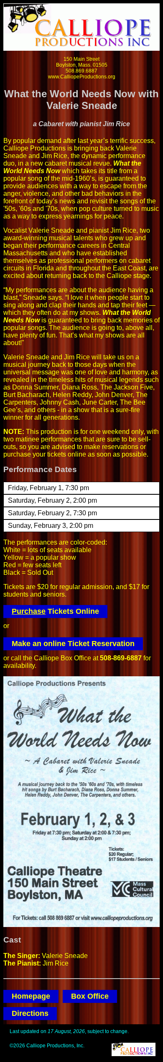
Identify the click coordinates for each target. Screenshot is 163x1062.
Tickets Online (55, 611)
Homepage (31, 996)
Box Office (90, 996)
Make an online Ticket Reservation (73, 643)
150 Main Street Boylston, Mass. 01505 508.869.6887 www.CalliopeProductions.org (81, 68)
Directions (30, 1013)
